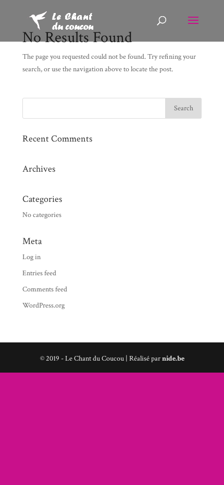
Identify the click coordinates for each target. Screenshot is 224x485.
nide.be (173, 358)
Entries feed (39, 273)
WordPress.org (43, 305)
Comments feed (44, 289)
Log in (31, 257)
